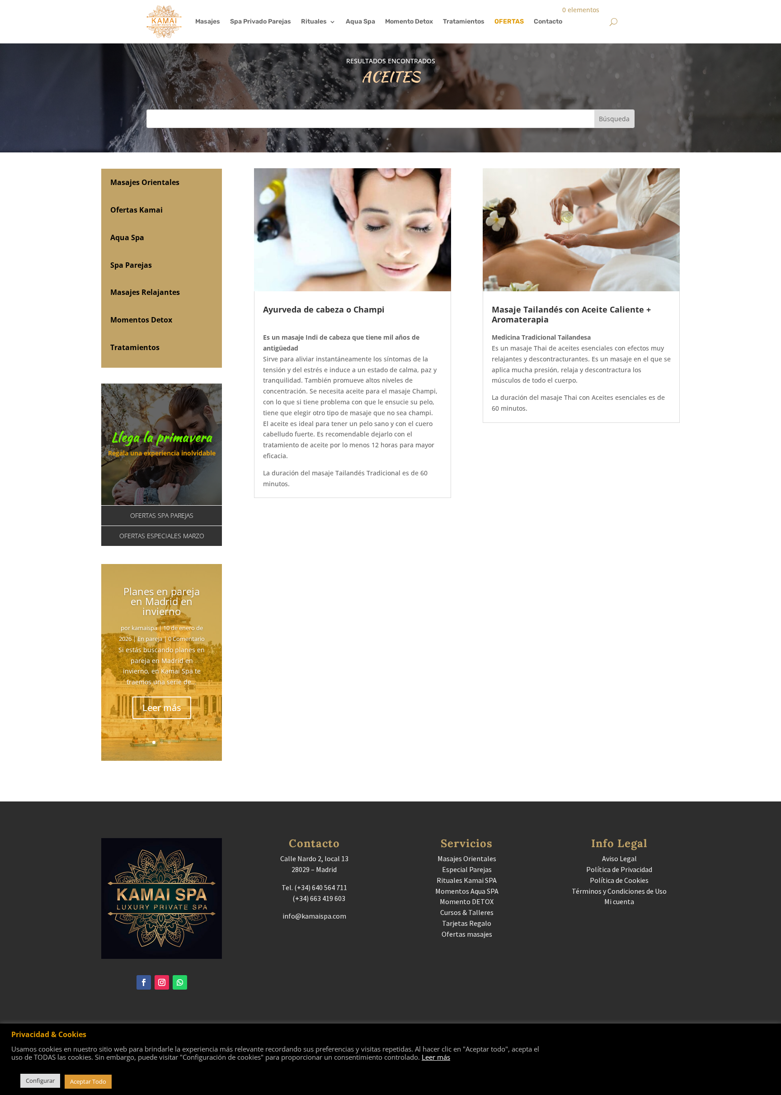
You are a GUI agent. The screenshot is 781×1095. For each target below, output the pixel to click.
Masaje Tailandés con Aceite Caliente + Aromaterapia (571, 314)
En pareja (149, 639)
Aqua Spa (360, 21)
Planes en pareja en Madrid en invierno (161, 601)
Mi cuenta (619, 901)
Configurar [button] (40, 1080)
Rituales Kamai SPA (467, 880)
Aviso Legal (619, 858)
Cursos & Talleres (467, 912)
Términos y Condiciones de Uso (619, 891)
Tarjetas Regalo (466, 923)
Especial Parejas (467, 869)
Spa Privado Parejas (260, 21)
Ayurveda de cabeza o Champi (324, 309)
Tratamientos (464, 21)
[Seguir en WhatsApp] (180, 982)
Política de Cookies (619, 880)
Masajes (207, 21)
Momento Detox (409, 21)
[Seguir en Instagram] (162, 982)
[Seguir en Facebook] (143, 982)
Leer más (161, 708)
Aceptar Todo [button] (88, 1081)
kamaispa (144, 628)
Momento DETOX (467, 901)
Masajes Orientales (467, 858)
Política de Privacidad (619, 869)
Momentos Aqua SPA (467, 891)
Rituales (314, 21)
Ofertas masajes (467, 934)
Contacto (548, 21)
